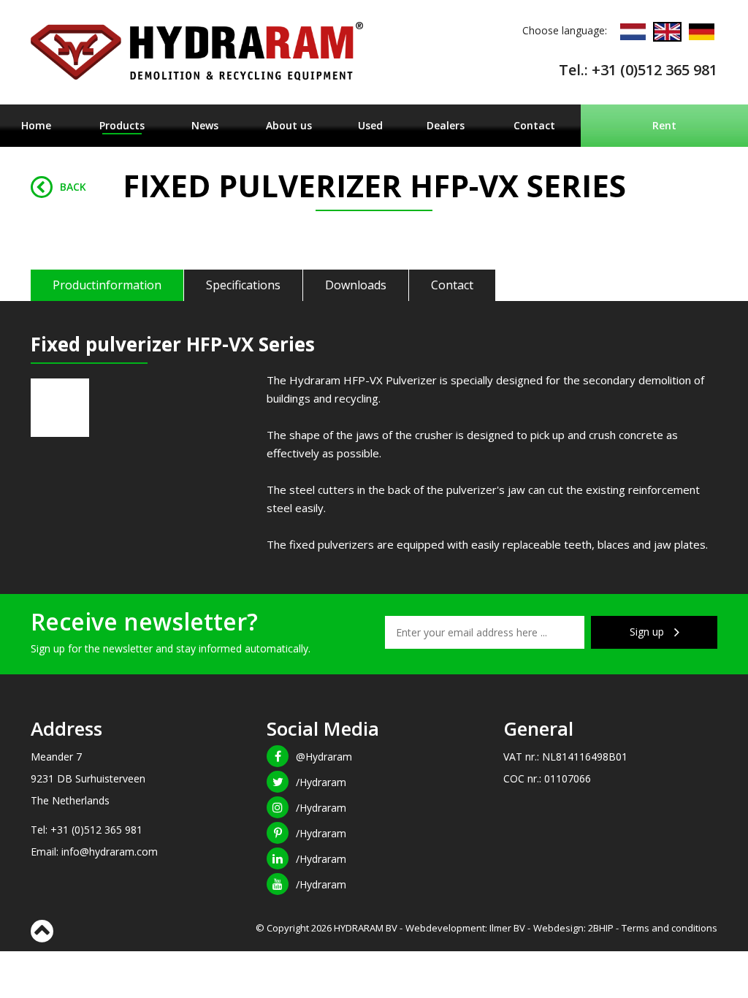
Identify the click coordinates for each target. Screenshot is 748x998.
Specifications (243, 285)
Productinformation (107, 285)
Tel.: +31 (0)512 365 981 (638, 70)
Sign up (648, 632)
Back (73, 187)
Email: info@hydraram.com (94, 851)
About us (289, 125)
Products (122, 125)
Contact (534, 125)
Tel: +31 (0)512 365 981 (86, 830)
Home (36, 125)
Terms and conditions (669, 927)
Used (370, 125)
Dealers (446, 125)
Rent (664, 125)
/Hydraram (321, 782)
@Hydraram (324, 756)
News (204, 125)
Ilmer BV (507, 927)
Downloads (355, 285)
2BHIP (601, 927)
